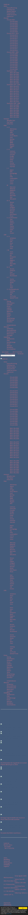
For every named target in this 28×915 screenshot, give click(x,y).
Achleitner (13, 238)
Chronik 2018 (14, 37)
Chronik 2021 (14, 30)
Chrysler (12, 154)
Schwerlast (10, 328)
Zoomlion (9, 322)
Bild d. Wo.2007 (14, 108)
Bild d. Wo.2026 (14, 73)
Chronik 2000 (14, 69)
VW (11, 231)
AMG (11, 132)
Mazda (12, 192)
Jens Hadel (5, 352)
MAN (11, 262)
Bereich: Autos (8, 845)
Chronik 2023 (14, 26)
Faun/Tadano (10, 303)
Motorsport (10, 334)
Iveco (11, 253)
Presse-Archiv (11, 13)
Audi (11, 137)
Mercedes (13, 195)
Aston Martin (14, 136)
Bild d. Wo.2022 (14, 79)
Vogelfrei (6, 866)
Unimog (12, 291)
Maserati (12, 189)
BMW (11, 142)
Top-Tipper (10, 122)
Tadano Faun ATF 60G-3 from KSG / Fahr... (14, 880)
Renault (12, 211)
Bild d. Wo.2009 (14, 105)
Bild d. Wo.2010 (14, 102)
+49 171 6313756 (17, 352)
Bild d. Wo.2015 (14, 93)
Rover (11, 216)
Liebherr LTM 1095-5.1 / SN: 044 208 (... (15, 890)
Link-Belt (9, 310)
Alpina (12, 131)
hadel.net (6, 843)
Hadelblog (7, 864)
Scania (12, 279)
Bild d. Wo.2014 (14, 95)
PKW (8, 340)
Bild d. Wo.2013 (14, 96)
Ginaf (11, 247)
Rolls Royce (13, 214)
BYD (11, 148)
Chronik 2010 (14, 50)
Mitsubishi (13, 199)
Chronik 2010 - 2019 (12, 33)
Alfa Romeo (13, 129)
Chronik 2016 (14, 40)
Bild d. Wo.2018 (14, 88)
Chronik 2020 (14, 32)
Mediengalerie (8, 863)
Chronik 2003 (14, 64)
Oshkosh (12, 270)
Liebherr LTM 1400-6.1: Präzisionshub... (15, 883)
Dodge (12, 156)
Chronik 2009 (14, 54)
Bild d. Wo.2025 (14, 74)
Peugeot (12, 207)
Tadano (9, 315)
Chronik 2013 (14, 45)
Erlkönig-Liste (11, 9)
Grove (8, 306)
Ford (11, 161)
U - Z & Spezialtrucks (13, 289)
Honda (12, 163)
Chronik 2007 (14, 57)
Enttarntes (10, 124)
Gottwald (9, 305)
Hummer (12, 165)
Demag (9, 301)
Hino (11, 248)
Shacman (12, 281)
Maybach (12, 190)
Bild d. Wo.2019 (14, 86)
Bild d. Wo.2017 (14, 90)
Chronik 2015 (14, 42)
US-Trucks (13, 296)
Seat (11, 219)
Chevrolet (13, 153)
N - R (8, 200)
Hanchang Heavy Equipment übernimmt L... (14, 887)
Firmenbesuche (11, 332)
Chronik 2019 (14, 35)
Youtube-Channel (10, 354)
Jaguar (12, 170)
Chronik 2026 (14, 21)
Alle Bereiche (10, 339)
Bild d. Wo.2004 (14, 113)
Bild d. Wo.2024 (14, 76)
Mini (11, 197)
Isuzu (11, 252)
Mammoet (10, 311)
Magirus (12, 260)
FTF (11, 245)
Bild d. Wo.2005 (14, 112)
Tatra (11, 286)
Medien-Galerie (11, 11)
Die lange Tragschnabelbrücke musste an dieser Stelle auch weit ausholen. (13, 818)
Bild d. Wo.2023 (14, 78)
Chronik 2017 (14, 38)
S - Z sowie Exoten (12, 218)
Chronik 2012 (14, 47)
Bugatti (12, 146)
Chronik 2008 (14, 55)
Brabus (12, 144)
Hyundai (12, 166)
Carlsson (12, 151)
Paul (11, 272)
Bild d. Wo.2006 (14, 110)
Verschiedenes (11, 349)
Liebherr (9, 308)
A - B (8, 127)
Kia (11, 175)
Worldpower (10, 320)
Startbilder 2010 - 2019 (13, 84)
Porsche (12, 209)
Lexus (11, 182)
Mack (11, 258)
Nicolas (12, 269)
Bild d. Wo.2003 (14, 115)
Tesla (11, 224)
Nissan (12, 202)
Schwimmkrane (11, 325)
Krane (8, 344)
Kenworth (13, 257)
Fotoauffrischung (12, 8)
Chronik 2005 (14, 61)
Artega (12, 134)
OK (22, 908)
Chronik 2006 (14, 59)
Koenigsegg (13, 173)
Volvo (11, 229)
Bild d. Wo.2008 (14, 107)
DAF (11, 241)
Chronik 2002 (14, 66)
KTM (11, 177)
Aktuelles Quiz (11, 120)
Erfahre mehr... (9, 913)
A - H (8, 236)
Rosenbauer (13, 276)
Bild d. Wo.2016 (14, 91)
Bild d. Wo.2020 (14, 83)
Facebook (20, 354)
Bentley (12, 139)
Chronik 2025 (14, 23)
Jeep (11, 171)
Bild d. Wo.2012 (14, 98)
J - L (8, 168)
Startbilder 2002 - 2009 (13, 103)
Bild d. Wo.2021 (14, 81)
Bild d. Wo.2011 (14, 100)
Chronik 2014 (14, 44)
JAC (11, 255)
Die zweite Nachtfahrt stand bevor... (11, 833)
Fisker (11, 160)
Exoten (12, 233)
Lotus (11, 183)
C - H (8, 149)
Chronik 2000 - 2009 (12, 52)
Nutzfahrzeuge (11, 342)
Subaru (12, 223)
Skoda (12, 221)
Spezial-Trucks (14, 298)
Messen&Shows (11, 330)
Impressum (10, 16)
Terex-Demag (11, 318)
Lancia (12, 180)
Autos (5, 858)
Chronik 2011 (14, 49)
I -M (8, 250)
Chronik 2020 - (11, 20)
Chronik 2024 (14, 25)
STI (11, 284)
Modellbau (10, 347)
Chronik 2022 (14, 28)
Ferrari (12, 158)
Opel (11, 204)
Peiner (9, 313)
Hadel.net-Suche (11, 15)
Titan (11, 287)
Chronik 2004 (14, 62)
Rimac (12, 212)
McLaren (12, 194)
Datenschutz (7, 904)
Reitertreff (7, 861)
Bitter (11, 141)
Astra (11, 240)
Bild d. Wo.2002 (14, 117)
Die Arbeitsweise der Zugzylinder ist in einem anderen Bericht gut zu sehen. (14, 763)
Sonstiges (10, 335)
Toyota (12, 226)
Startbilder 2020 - (12, 71)
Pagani (12, 206)
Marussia (12, 187)
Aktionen (9, 345)
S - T (8, 277)
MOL (11, 265)
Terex (8, 316)
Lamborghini (13, 178)
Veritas (12, 228)
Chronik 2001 (14, 67)
